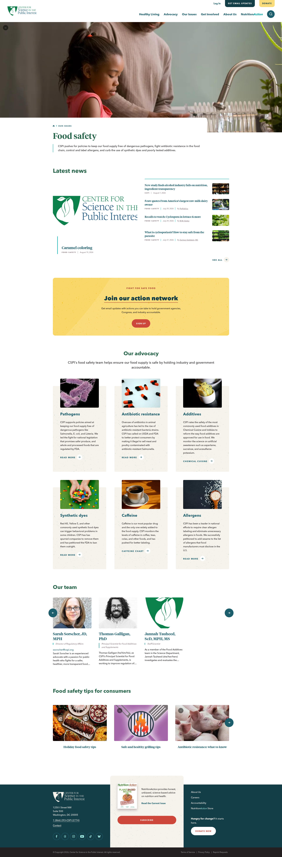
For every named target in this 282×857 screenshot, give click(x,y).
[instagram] (73, 836)
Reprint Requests (220, 852)
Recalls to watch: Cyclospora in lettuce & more (173, 217)
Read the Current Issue (153, 803)
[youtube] (82, 836)
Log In (217, 3)
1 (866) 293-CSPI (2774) (66, 820)
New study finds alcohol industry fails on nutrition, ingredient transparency (176, 187)
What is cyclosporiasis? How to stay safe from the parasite (174, 234)
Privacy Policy (204, 852)
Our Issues (189, 14)
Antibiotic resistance (141, 414)
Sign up (141, 323)
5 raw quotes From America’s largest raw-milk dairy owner (176, 202)
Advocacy (171, 14)
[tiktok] (90, 836)
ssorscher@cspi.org (63, 649)
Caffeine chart (133, 551)
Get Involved (210, 14)
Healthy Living (149, 14)
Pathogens (70, 414)
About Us (229, 14)
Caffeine (129, 515)
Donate (267, 3)
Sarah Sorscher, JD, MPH (70, 636)
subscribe (146, 820)
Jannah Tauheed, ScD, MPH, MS (160, 636)
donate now (203, 831)
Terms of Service (188, 852)
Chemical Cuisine (195, 461)
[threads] (65, 836)
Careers (195, 797)
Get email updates (240, 3)
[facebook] (56, 836)
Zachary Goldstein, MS (189, 240)
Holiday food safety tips (79, 747)
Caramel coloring (77, 247)
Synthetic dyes (74, 515)
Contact (57, 825)
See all (217, 260)
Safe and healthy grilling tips (141, 747)
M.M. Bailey (184, 221)
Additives (192, 414)
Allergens (192, 515)
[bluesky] (99, 836)
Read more (67, 457)
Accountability (198, 802)
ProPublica (184, 208)
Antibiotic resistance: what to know (202, 747)
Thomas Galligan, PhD (114, 636)
